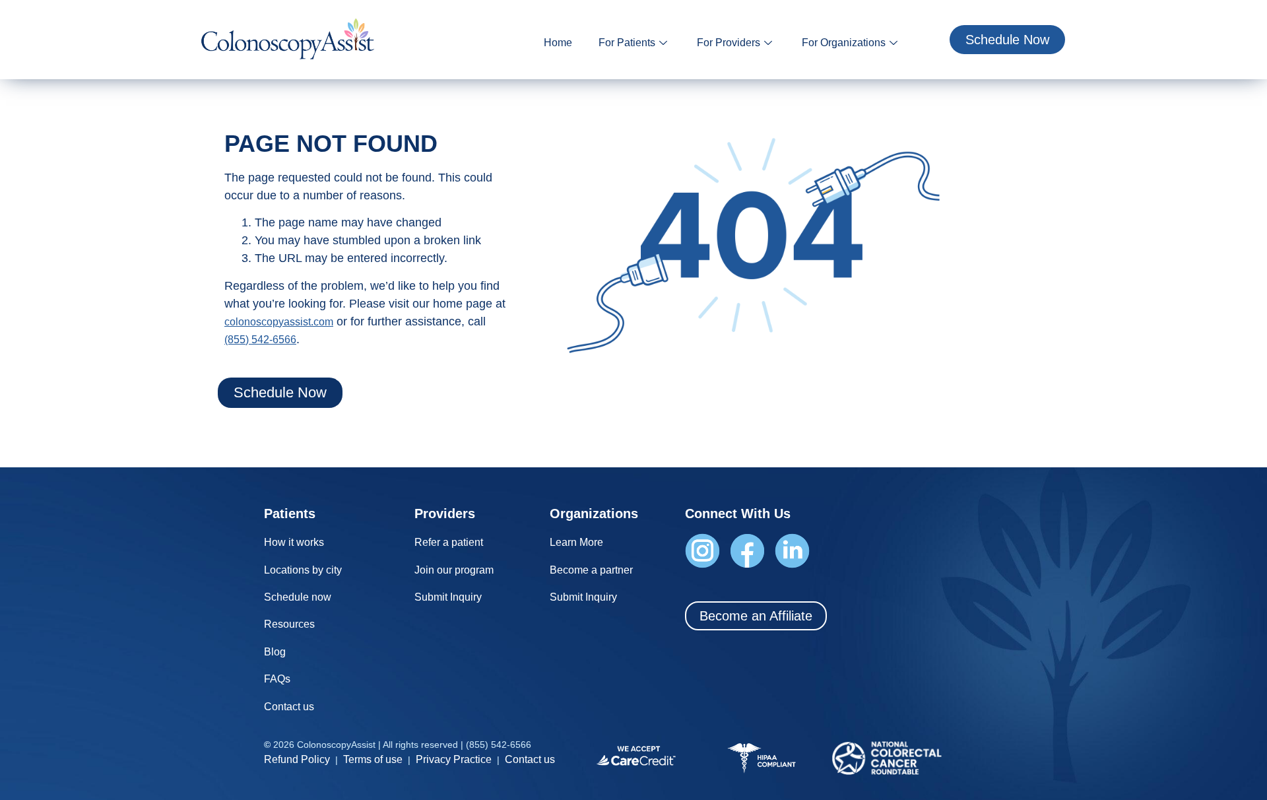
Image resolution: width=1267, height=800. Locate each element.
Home (558, 42)
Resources (289, 624)
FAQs (277, 678)
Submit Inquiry (448, 597)
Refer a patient (448, 542)
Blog (275, 651)
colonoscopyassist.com (278, 321)
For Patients (627, 42)
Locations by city (303, 570)
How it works (294, 542)
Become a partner (591, 570)
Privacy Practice (454, 759)
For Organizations (844, 42)
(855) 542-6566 (260, 339)
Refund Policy (297, 759)
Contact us (289, 706)
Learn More (576, 542)
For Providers (728, 42)
